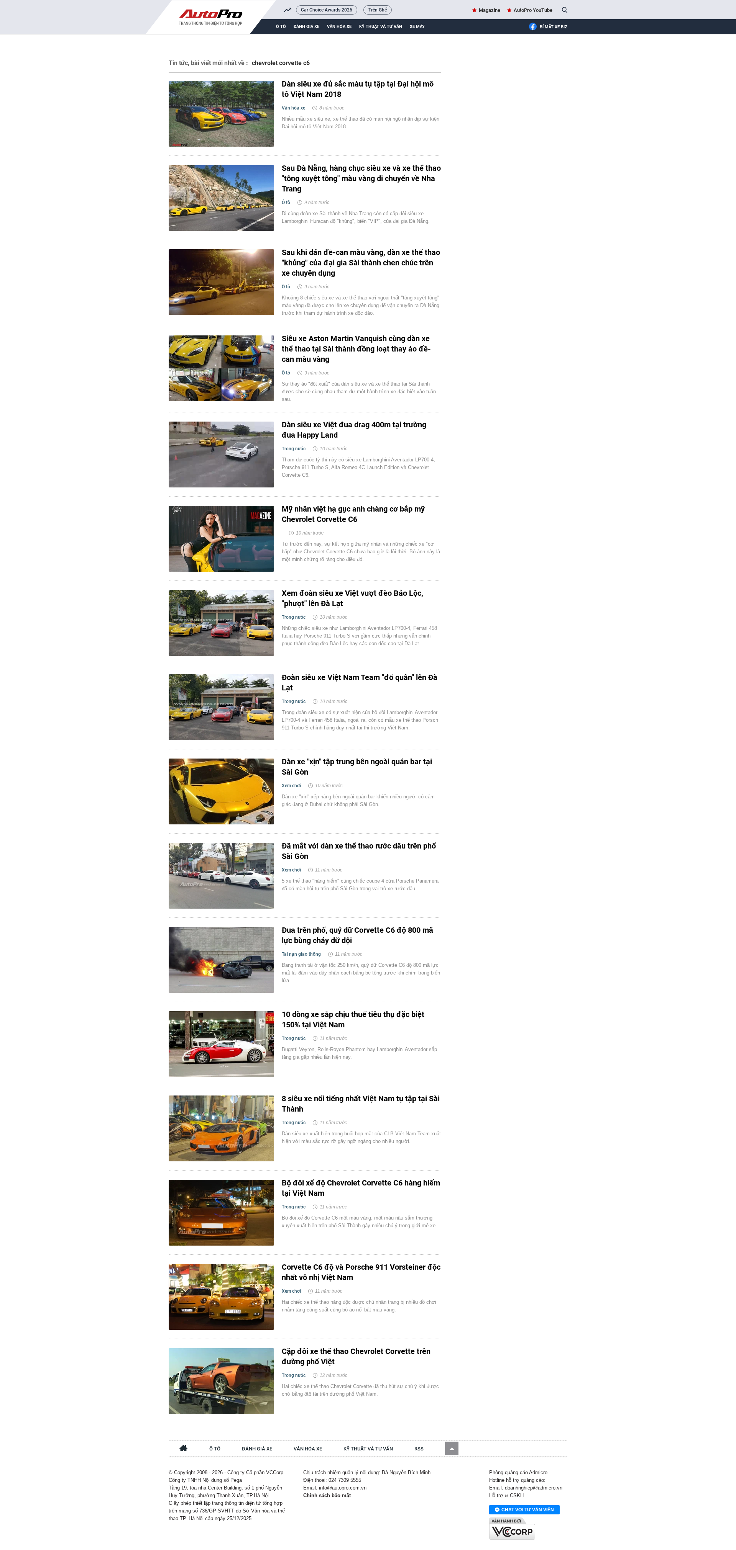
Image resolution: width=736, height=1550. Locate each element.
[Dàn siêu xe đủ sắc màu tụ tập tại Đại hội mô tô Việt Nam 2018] (221, 114)
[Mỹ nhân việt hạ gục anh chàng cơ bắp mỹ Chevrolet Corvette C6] (221, 539)
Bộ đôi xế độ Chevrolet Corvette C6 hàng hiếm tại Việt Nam (361, 1188)
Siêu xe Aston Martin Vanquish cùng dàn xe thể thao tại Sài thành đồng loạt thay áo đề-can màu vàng (356, 349)
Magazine (489, 10)
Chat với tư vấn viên (527, 1509)
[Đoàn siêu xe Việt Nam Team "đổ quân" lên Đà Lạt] (221, 707)
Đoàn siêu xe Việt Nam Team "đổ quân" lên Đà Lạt (359, 682)
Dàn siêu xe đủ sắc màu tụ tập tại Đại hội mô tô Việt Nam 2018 (358, 89)
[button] (451, 1448)
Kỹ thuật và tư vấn (380, 26)
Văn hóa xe (339, 26)
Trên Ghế (377, 10)
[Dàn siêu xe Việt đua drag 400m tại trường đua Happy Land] (221, 454)
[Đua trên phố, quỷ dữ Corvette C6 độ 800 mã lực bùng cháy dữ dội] (221, 960)
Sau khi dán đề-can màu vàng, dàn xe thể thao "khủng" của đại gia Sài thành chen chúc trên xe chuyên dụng (361, 263)
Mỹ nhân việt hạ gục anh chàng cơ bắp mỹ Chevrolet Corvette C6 (353, 514)
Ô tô (281, 26)
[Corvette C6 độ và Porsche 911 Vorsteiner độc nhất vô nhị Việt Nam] (221, 1297)
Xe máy (417, 26)
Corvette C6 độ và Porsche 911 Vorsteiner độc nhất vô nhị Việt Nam (361, 1272)
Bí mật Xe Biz (553, 27)
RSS (419, 1449)
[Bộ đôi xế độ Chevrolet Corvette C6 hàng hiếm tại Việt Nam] (221, 1213)
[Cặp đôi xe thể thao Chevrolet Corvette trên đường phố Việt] (221, 1381)
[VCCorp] (512, 1528)
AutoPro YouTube (533, 10)
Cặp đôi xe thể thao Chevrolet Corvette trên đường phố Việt (356, 1356)
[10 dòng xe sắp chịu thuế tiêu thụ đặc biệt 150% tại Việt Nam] (221, 1044)
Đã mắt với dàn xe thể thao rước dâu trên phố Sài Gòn (359, 851)
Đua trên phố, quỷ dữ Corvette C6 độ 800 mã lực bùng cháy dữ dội (357, 935)
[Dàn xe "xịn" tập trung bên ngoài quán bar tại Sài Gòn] (221, 791)
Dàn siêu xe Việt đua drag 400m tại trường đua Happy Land (354, 430)
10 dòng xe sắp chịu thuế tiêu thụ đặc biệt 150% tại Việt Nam (353, 1019)
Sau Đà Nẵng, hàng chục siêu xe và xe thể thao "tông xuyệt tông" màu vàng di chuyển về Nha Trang (361, 178)
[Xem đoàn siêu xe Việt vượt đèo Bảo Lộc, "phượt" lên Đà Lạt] (221, 623)
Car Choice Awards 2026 (326, 10)
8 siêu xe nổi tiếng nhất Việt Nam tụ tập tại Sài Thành (361, 1103)
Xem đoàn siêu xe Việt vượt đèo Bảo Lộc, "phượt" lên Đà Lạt (352, 598)
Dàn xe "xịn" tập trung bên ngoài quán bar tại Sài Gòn (357, 767)
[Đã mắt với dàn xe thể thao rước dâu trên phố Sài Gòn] (221, 876)
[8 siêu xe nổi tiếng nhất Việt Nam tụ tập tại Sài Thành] (221, 1128)
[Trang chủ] (183, 1449)
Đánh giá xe (306, 26)
